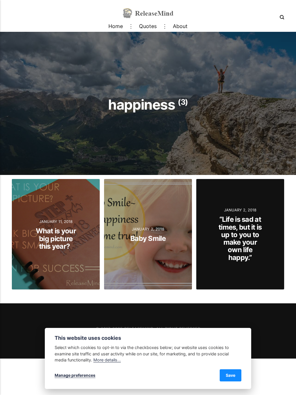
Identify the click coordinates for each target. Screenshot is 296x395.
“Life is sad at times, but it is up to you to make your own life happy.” (240, 238)
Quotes (148, 26)
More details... (107, 359)
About (180, 26)
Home (115, 26)
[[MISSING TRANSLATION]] (280, 17)
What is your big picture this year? (56, 238)
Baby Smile (148, 238)
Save (230, 375)
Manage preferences (75, 375)
